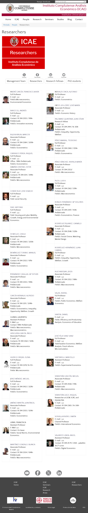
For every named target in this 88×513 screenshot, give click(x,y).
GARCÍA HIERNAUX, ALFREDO (22, 296)
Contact (79, 19)
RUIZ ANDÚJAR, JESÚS (63, 272)
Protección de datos (69, 507)
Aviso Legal (51, 507)
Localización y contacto (33, 507)
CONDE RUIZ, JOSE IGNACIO (21, 191)
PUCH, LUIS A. (60, 181)
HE (11, 333)
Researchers (36, 81)
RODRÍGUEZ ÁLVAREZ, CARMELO (68, 223)
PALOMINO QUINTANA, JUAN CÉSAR (69, 119)
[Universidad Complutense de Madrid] (20, 8)
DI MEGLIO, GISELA (18, 234)
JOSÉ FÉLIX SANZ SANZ (64, 336)
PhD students (74, 81)
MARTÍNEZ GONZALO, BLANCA (22, 444)
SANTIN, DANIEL (61, 314)
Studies (60, 19)
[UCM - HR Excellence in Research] (15, 500)
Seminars (49, 19)
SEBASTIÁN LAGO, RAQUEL (66, 395)
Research (37, 19)
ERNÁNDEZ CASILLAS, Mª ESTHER (24, 274)
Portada (6, 25)
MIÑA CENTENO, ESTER (22, 167)
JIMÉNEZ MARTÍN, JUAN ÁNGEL (22, 403)
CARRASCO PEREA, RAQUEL (21, 153)
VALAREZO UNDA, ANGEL (65, 435)
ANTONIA (19, 207)
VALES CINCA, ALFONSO (67, 92)
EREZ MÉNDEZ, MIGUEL (20, 379)
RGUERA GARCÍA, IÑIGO (22, 333)
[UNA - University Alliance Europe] (73, 500)
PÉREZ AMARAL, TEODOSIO (66, 140)
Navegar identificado (43, 2)
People (26, 19)
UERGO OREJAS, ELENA (21, 357)
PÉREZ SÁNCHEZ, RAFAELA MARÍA (68, 162)
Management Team (16, 81)
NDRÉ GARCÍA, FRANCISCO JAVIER (25, 92)
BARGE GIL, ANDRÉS (18, 111)
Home (8, 19)
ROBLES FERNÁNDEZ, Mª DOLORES (69, 202)
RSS (84, 507)
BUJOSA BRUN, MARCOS (20, 135)
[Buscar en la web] (85, 2)
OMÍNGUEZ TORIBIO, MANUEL (24, 253)
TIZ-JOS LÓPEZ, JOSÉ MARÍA (68, 105)
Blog (69, 19)
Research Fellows (54, 81)
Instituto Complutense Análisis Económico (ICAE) (64, 7)
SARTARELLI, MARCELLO (65, 357)
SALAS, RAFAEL (61, 293)
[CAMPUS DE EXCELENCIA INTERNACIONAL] (44, 500)
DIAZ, (12, 207)
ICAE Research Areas (46, 490)
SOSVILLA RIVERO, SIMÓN (65, 416)
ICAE (17, 19)
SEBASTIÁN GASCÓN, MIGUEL (67, 376)
